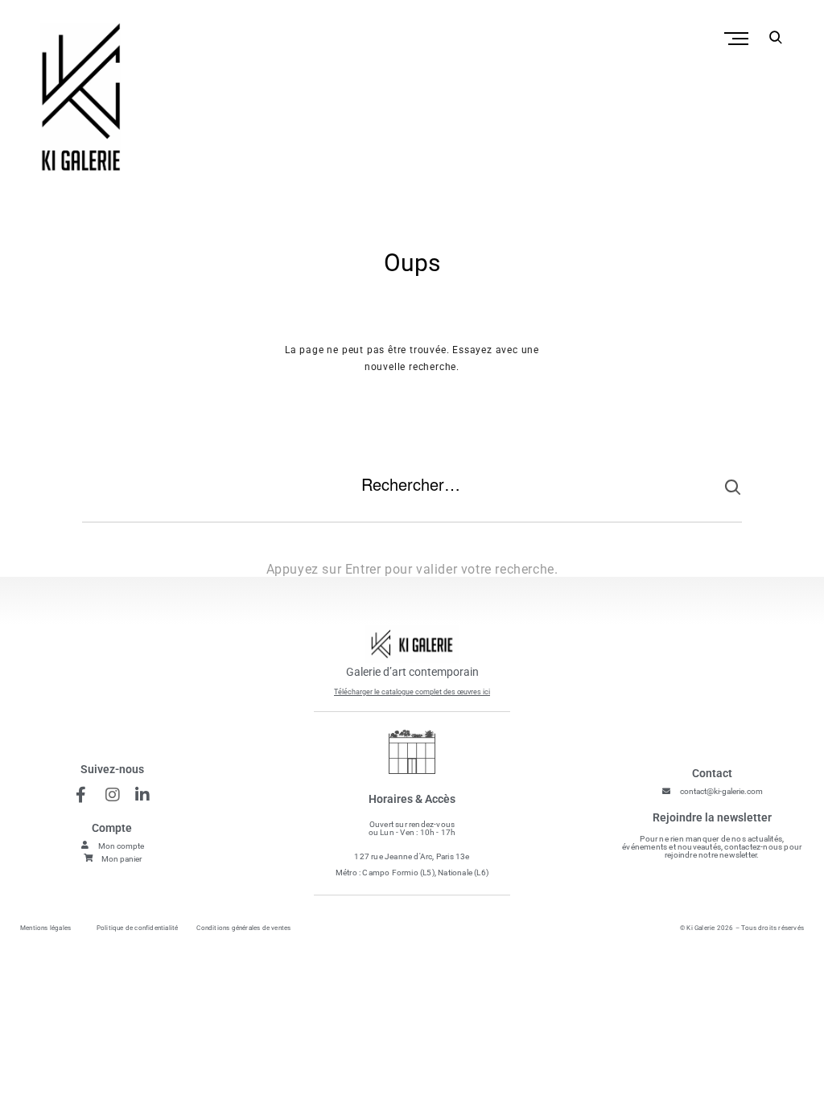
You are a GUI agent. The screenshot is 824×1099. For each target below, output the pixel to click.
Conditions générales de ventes (243, 928)
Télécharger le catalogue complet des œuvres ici (412, 692)
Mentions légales (45, 928)
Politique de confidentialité (138, 928)
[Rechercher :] (412, 497)
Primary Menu (738, 39)
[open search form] (772, 37)
